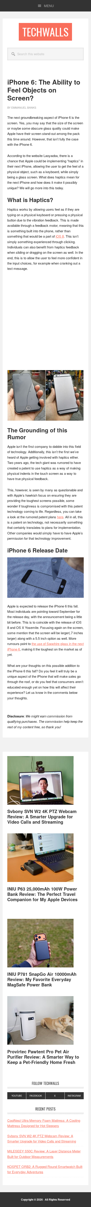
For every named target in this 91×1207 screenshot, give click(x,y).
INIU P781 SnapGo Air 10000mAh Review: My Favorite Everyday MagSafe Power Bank (41, 979)
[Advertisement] (45, 322)
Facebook (36, 1095)
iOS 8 (60, 236)
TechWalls (45, 32)
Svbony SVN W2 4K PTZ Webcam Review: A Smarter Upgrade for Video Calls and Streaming (42, 816)
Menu (49, 5)
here (60, 517)
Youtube (16, 1095)
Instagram (74, 1095)
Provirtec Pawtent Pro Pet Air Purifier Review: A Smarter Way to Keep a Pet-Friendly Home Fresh (43, 1056)
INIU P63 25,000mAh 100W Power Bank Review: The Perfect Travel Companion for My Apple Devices (42, 893)
